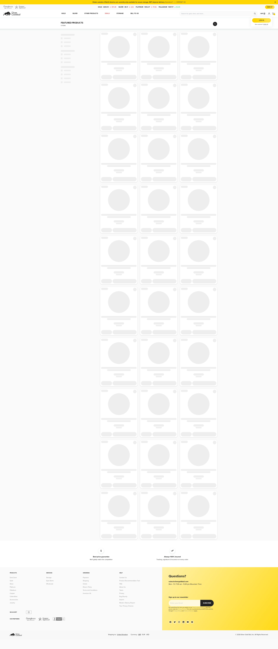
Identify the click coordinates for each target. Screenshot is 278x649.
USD (147, 635)
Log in (261, 20)
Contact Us (123, 578)
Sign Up (269, 7)
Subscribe (207, 603)
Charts (85, 584)
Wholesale (49, 584)
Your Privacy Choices (126, 606)
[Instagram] (179, 622)
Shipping (86, 581)
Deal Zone (13, 578)
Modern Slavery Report (127, 603)
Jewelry (12, 603)
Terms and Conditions (90, 590)
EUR (143, 635)
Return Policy (87, 587)
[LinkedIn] (183, 622)
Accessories (14, 600)
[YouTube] (187, 622)
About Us (122, 587)
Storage (48, 578)
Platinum (146, 7)
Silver (126, 7)
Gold (107, 7)
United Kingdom (122, 635)
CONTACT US (180, 2)
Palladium (169, 7)
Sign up (265, 24)
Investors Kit (87, 593)
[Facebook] (170, 622)
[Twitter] (174, 622)
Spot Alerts (50, 581)
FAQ (120, 584)
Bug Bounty (123, 596)
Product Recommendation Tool (129, 581)
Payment (86, 578)
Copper (12, 593)
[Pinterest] (192, 622)
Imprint (121, 600)
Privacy (121, 593)
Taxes (121, 590)
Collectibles (13, 596)
